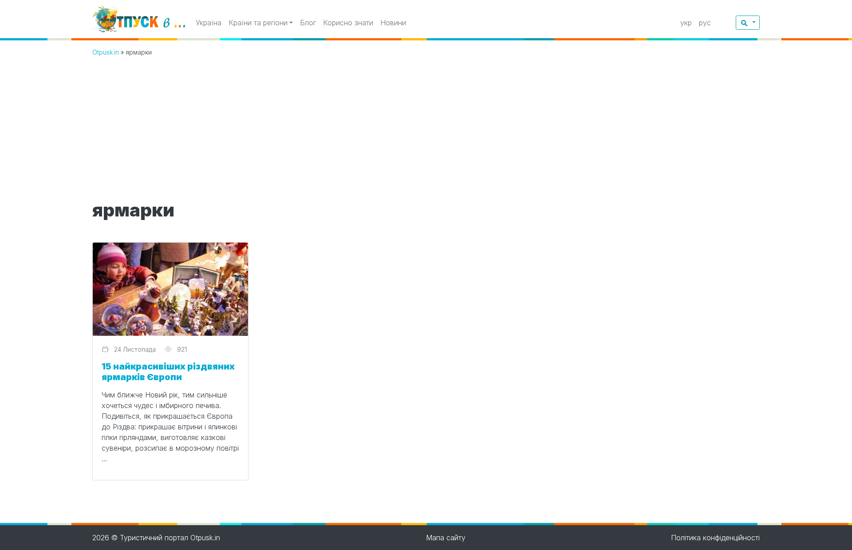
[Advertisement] (426, 130)
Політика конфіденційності (715, 537)
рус (705, 22)
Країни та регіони (258, 22)
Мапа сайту (445, 537)
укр (686, 22)
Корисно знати (348, 22)
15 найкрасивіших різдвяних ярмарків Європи (168, 371)
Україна (208, 22)
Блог (308, 22)
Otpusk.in (105, 52)
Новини (393, 22)
